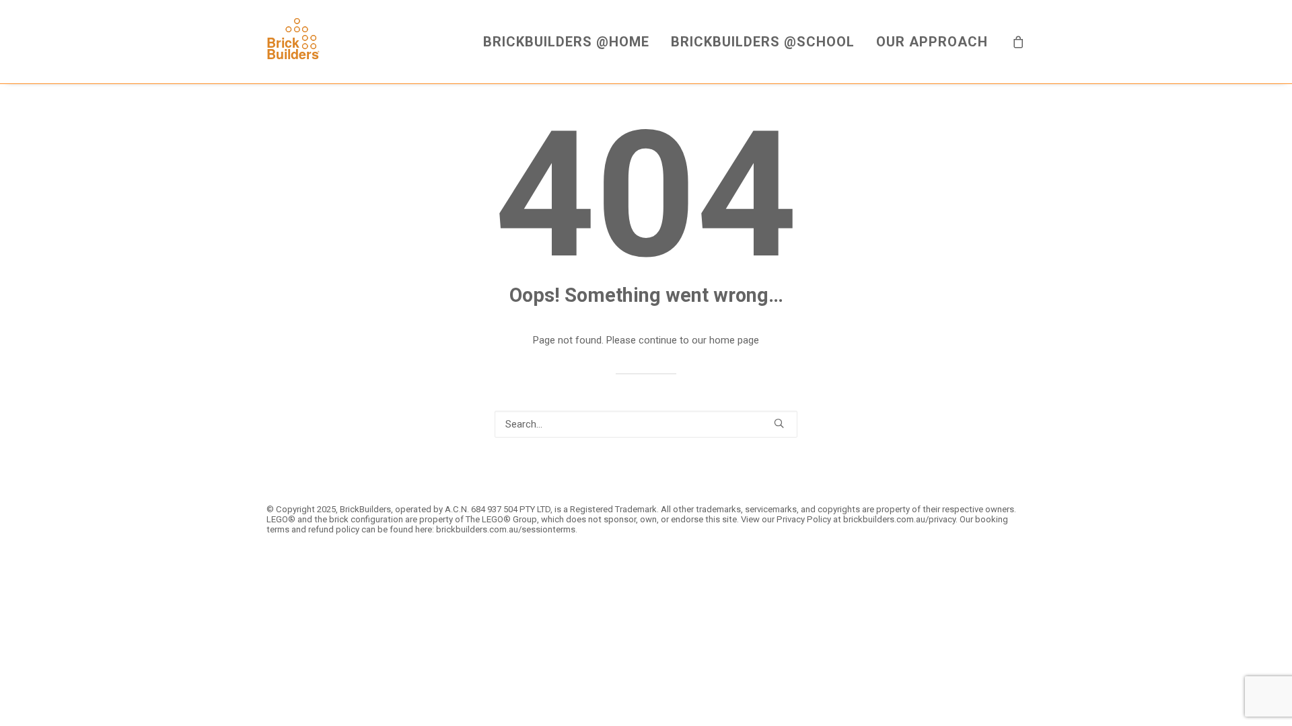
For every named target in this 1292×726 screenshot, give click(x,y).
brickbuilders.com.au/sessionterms (505, 529)
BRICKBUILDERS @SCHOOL (763, 42)
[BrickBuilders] (293, 41)
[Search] (646, 424)
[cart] (1019, 41)
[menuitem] (566, 41)
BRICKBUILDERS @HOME (566, 42)
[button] (779, 423)
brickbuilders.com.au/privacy (899, 519)
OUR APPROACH (932, 42)
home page (734, 340)
